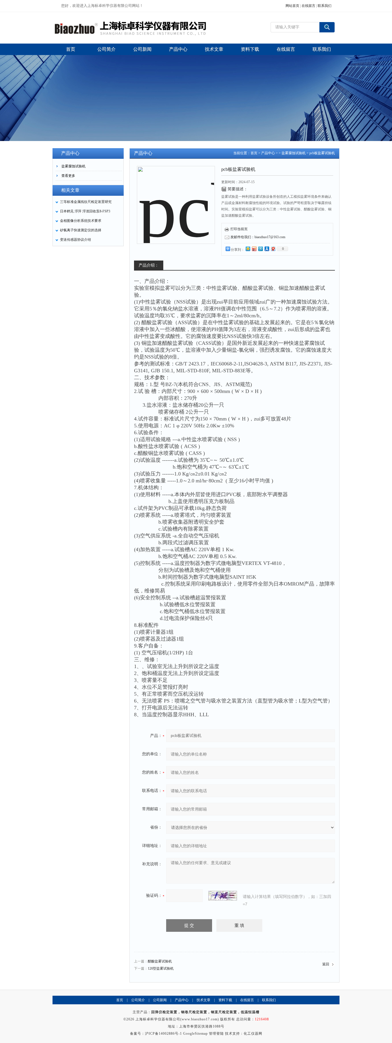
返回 (325, 964)
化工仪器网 (253, 1034)
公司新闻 (160, 1000)
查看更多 (68, 176)
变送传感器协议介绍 (75, 240)
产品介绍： (149, 265)
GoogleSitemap (195, 1034)
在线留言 (308, 6)
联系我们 (324, 6)
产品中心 (268, 153)
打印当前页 (239, 229)
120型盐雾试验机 (161, 968)
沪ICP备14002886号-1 (163, 1034)
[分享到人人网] (266, 248)
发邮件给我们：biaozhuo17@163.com (257, 237)
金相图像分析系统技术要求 (80, 221)
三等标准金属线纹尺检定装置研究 (86, 202)
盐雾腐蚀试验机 (73, 166)
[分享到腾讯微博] (260, 248)
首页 (254, 153)
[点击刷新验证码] (222, 896)
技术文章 (203, 1000)
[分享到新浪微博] (254, 248)
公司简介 (138, 1000)
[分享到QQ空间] (247, 248)
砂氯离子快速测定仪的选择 (80, 230)
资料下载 (225, 1000)
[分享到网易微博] (273, 248)
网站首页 (292, 6)
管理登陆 (216, 1034)
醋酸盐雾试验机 (160, 961)
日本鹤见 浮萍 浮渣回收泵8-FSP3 (85, 211)
